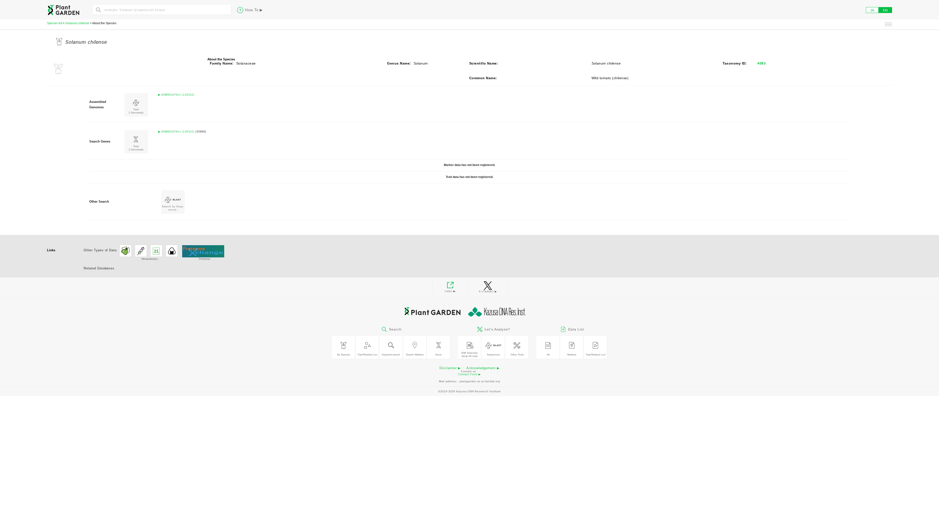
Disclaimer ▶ (450, 368)
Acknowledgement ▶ (483, 368)
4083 (761, 63)
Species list (54, 23)
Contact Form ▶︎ (469, 374)
